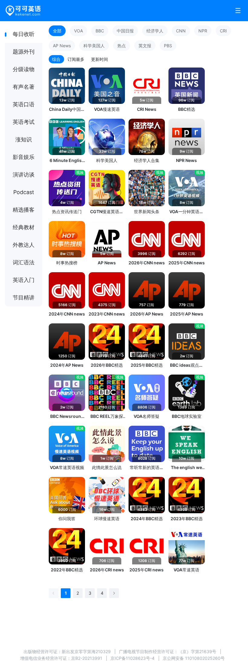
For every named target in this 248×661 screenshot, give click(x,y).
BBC (100, 30)
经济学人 (154, 30)
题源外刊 (23, 51)
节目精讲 (23, 297)
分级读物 (23, 69)
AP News (62, 45)
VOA (78, 30)
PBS (168, 45)
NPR (202, 30)
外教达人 (23, 245)
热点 (121, 45)
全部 (57, 30)
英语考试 (23, 122)
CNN (181, 30)
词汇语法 (23, 262)
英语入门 (23, 280)
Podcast (23, 192)
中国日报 (125, 30)
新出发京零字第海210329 (86, 651)
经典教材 (23, 227)
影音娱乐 (23, 157)
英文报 (145, 45)
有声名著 (23, 87)
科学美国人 (94, 45)
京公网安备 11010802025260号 (194, 658)
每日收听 (23, 34)
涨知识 (23, 139)
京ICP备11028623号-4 (132, 658)
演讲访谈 (23, 174)
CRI (223, 30)
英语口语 (23, 104)
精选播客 (23, 210)
